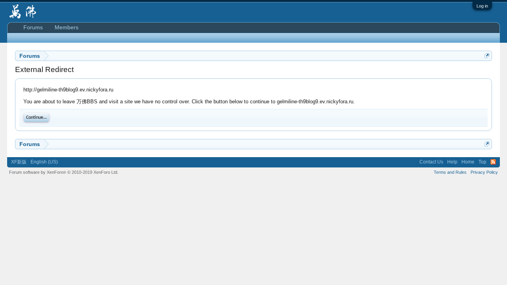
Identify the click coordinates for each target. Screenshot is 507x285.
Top (482, 162)
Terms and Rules (450, 172)
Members (66, 27)
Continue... (36, 117)
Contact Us (431, 162)
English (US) (44, 162)
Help (452, 162)
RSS (493, 162)
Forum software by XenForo (63, 172)
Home (468, 162)
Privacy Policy (484, 172)
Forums (33, 27)
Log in (482, 6)
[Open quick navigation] (487, 55)
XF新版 (19, 162)
